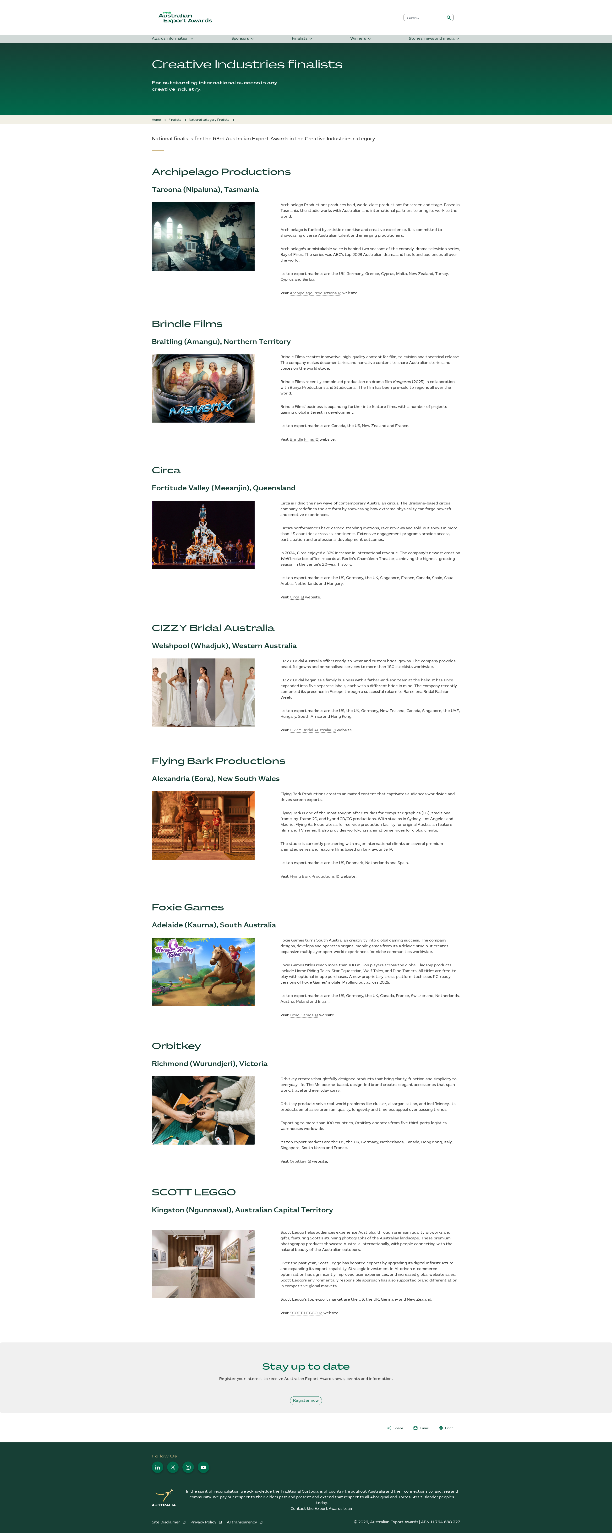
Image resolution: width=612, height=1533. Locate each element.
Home (156, 119)
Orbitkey (298, 1162)
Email (420, 1428)
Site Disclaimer (166, 1522)
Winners (361, 39)
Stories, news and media (434, 39)
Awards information (173, 39)
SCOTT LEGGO (304, 1313)
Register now (306, 1401)
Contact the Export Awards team (321, 1509)
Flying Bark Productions (312, 877)
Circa (294, 597)
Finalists (302, 39)
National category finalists (209, 119)
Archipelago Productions (313, 293)
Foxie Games (301, 1015)
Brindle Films (302, 440)
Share (395, 1428)
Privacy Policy (204, 1522)
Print (445, 1428)
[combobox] (424, 17)
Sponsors (243, 39)
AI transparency (242, 1522)
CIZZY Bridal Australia (310, 730)
